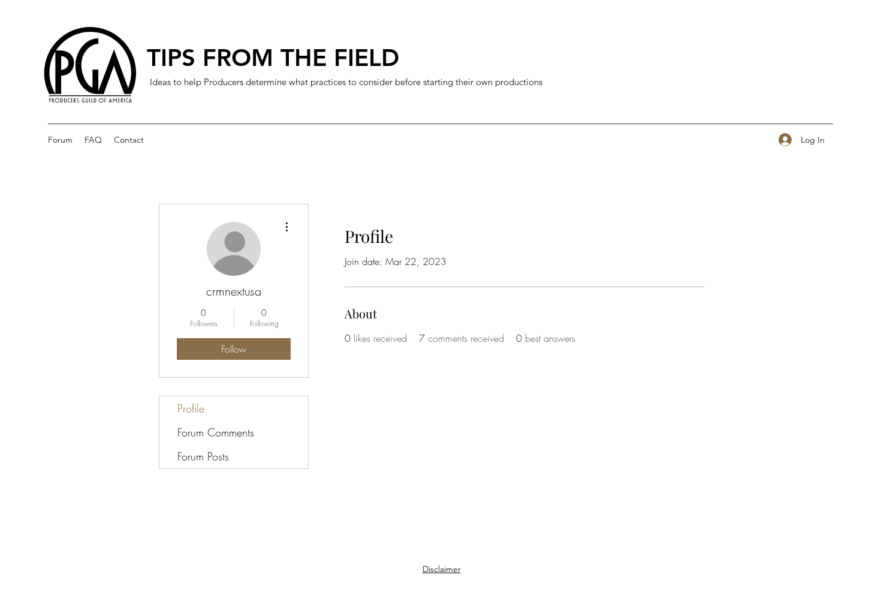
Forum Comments (215, 432)
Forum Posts (203, 456)
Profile (190, 408)
